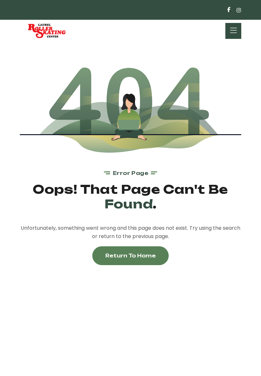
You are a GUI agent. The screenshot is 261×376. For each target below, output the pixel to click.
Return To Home (130, 255)
